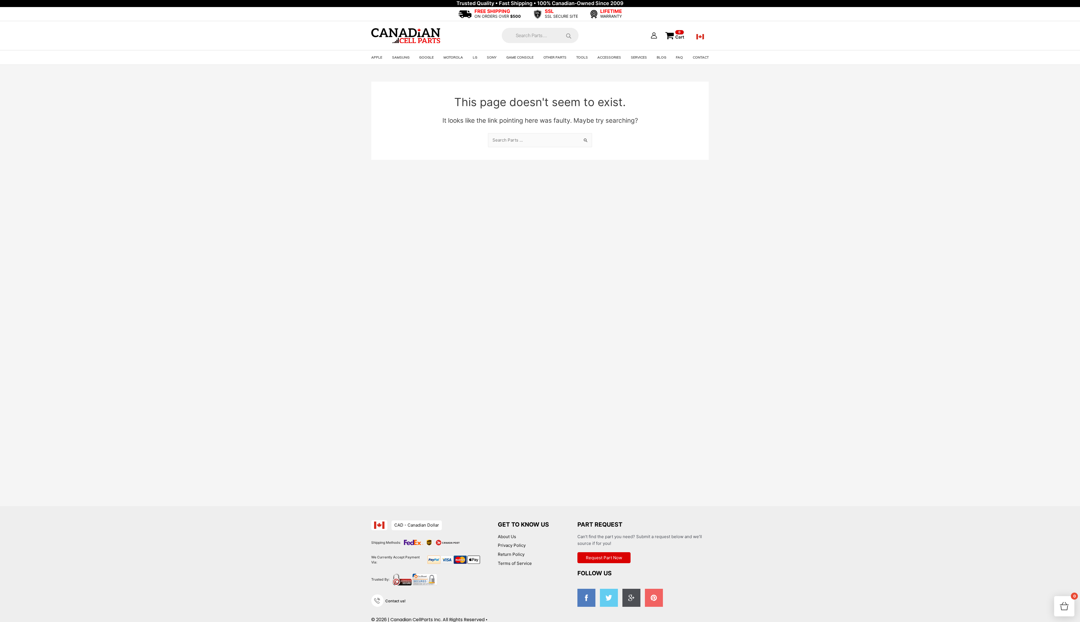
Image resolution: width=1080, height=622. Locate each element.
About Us (507, 536)
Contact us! (395, 601)
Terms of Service (515, 563)
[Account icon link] (654, 35)
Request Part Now (604, 557)
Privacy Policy (512, 545)
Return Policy (511, 554)
